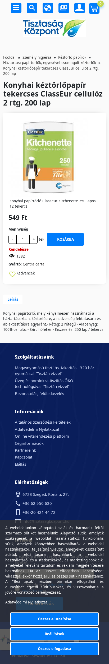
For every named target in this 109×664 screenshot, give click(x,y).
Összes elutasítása (54, 618)
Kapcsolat (23, 457)
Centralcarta (33, 264)
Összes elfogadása (54, 648)
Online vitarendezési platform (42, 436)
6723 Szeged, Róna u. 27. (45, 494)
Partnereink (25, 450)
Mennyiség (18, 229)
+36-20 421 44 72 (39, 512)
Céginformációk (29, 443)
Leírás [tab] (12, 299)
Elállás (20, 464)
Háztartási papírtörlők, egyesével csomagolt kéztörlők (49, 62)
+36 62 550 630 (37, 503)
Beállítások (54, 633)
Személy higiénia (36, 57)
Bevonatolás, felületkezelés (39, 393)
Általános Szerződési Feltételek (43, 422)
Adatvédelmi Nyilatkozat (37, 429)
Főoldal (9, 57)
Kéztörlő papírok (72, 57)
